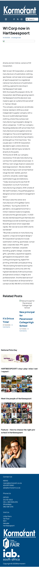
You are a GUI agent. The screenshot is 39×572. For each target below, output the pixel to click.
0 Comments (8, 326)
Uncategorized (16, 37)
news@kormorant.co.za (12, 483)
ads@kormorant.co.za (11, 488)
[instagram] (21, 19)
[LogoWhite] (20, 6)
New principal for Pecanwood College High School (27, 318)
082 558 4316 (8, 507)
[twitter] (18, 19)
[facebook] (14, 19)
